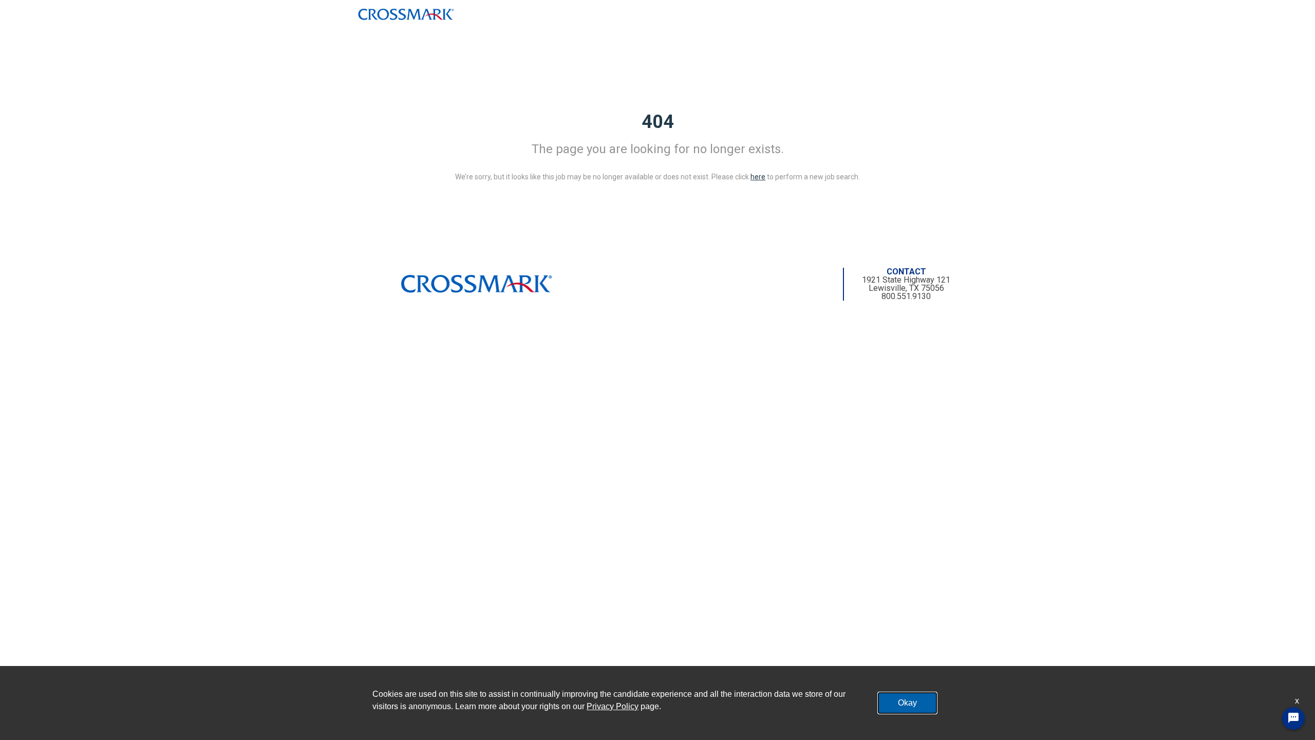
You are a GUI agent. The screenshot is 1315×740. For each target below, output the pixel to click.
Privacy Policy (612, 706)
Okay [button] (907, 702)
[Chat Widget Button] (1293, 718)
